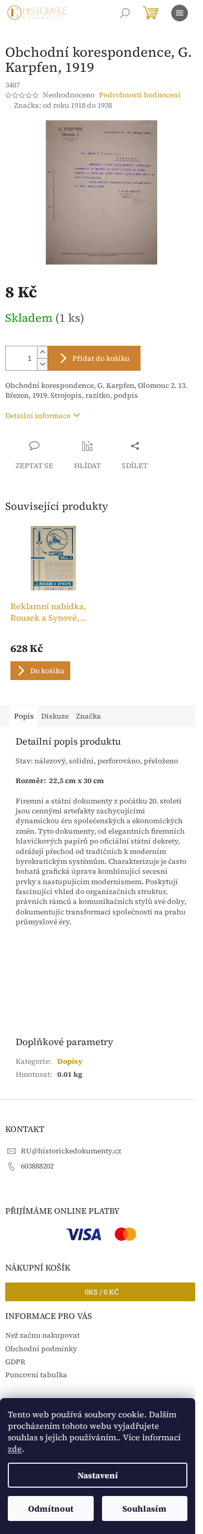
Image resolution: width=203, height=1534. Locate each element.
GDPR (15, 1361)
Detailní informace (37, 415)
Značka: (63, 105)
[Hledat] (125, 13)
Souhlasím (144, 1508)
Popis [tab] (24, 716)
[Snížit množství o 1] (42, 364)
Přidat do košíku (101, 358)
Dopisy (69, 1061)
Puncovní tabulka (36, 1374)
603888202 (37, 1166)
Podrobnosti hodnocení (140, 95)
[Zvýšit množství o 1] (42, 352)
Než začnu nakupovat (42, 1335)
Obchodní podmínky (41, 1348)
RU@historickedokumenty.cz (71, 1151)
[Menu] (179, 13)
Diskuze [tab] (55, 716)
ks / (102, 1292)
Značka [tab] (88, 716)
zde (15, 1448)
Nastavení (98, 1475)
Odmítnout (50, 1508)
